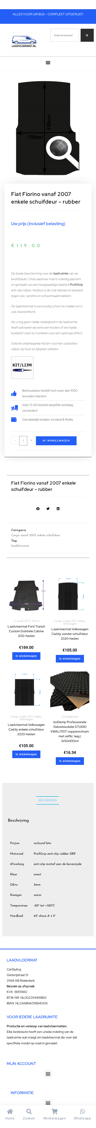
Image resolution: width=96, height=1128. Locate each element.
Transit (35, 621)
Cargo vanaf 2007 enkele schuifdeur (35, 535)
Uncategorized (70, 716)
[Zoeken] (87, 35)
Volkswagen (70, 623)
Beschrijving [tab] (47, 800)
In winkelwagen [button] (26, 656)
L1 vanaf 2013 (21, 621)
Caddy (57, 621)
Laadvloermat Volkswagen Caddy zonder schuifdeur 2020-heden (69, 634)
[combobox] (64, 35)
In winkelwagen (56, 440)
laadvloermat (20, 545)
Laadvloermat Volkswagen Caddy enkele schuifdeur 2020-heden (26, 729)
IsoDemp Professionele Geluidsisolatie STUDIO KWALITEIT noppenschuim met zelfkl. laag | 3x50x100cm (70, 731)
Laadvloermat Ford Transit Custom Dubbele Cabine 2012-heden (26, 631)
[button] (48, 62)
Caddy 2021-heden (74, 621)
